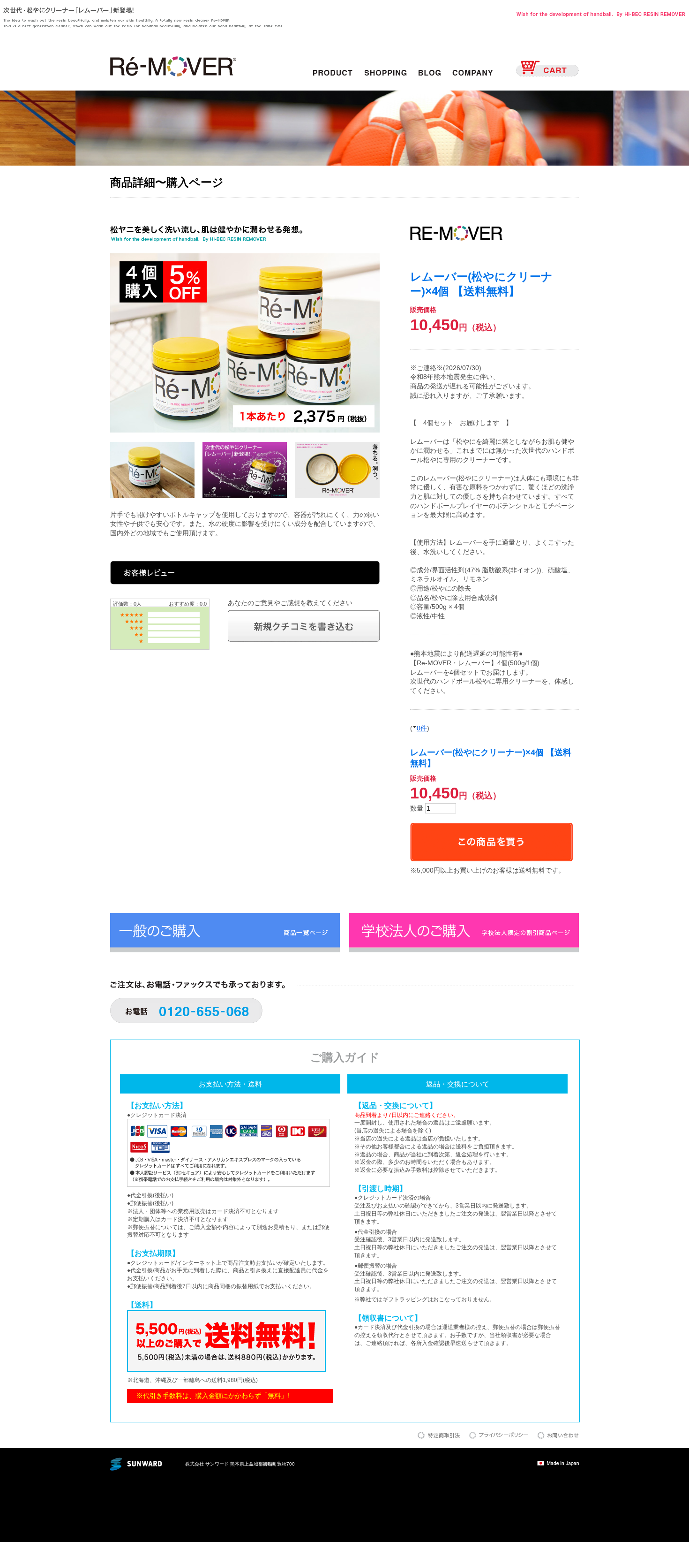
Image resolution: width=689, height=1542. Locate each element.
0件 (422, 728)
